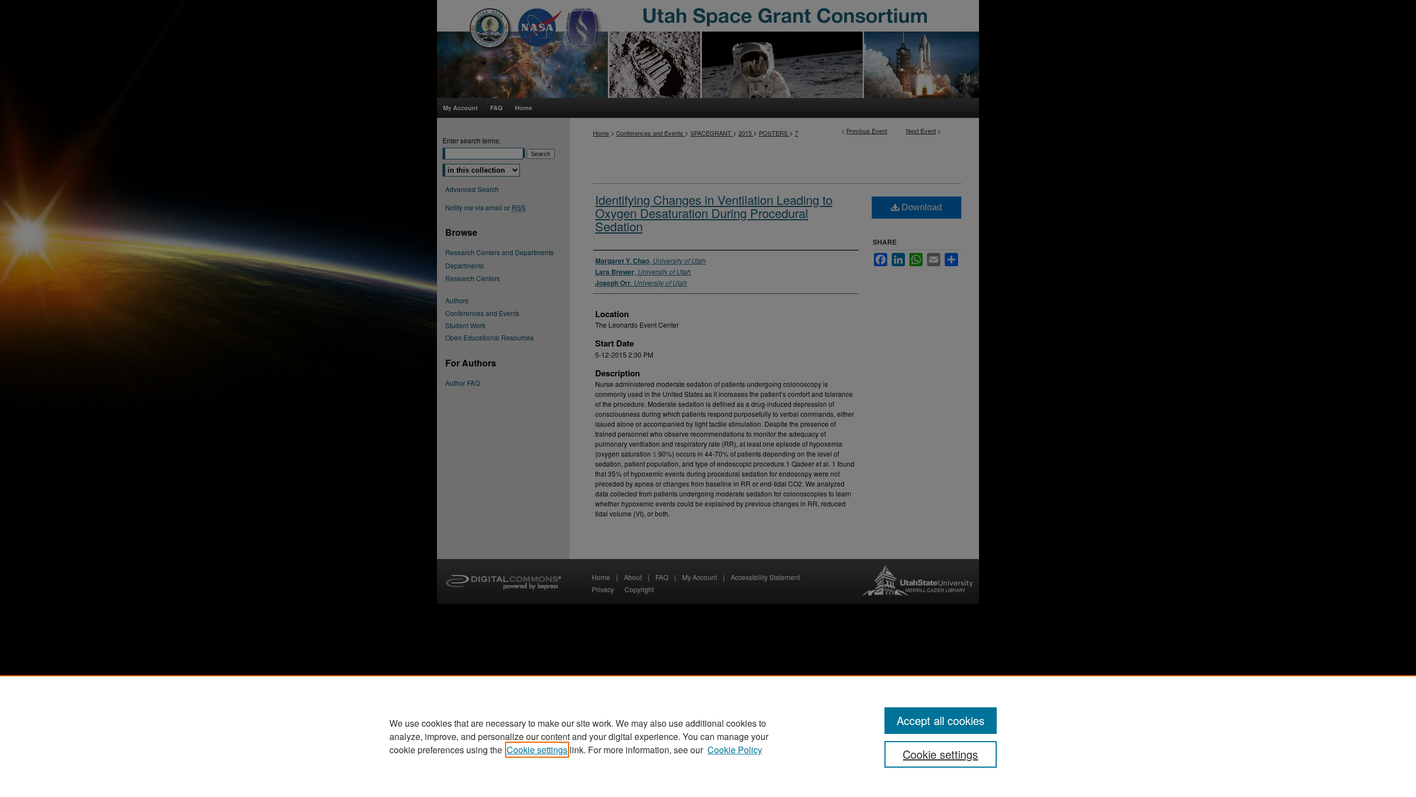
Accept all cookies (941, 720)
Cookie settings (537, 749)
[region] (708, 736)
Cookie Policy (734, 749)
